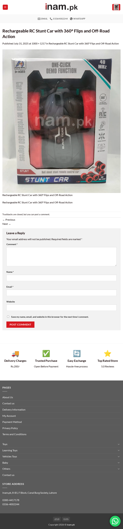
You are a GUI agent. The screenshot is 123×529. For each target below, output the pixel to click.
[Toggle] (119, 444)
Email (9, 286)
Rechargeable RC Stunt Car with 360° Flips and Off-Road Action (84, 43)
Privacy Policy (10, 428)
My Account (9, 415)
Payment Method (12, 421)
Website (10, 301)
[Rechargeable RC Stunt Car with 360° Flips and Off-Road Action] (61, 120)
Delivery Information (13, 409)
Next (6, 223)
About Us (7, 397)
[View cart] (116, 7)
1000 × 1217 (39, 43)
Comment (12, 244)
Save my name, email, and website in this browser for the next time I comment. (50, 316)
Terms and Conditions (14, 434)
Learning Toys (9, 450)
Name (10, 271)
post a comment (42, 214)
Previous (8, 219)
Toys (4, 444)
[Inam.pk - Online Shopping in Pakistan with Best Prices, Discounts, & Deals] (61, 7)
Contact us (8, 403)
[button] (5, 7)
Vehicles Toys (9, 456)
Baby (5, 462)
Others (6, 468)
